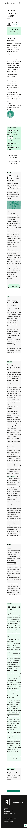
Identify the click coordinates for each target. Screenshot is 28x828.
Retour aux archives (13, 790)
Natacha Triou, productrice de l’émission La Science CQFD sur (13, 714)
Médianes (10, 821)
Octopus (13, 347)
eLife (16, 341)
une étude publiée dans (14, 387)
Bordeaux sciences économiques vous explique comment (14, 486)
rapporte (13, 473)
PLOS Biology (10, 343)
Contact (6, 808)
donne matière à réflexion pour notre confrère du (13, 634)
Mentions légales (8, 818)
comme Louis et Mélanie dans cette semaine (13, 745)
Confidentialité (7, 820)
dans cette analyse (11, 594)
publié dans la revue (13, 627)
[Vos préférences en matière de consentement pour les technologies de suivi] (25, 825)
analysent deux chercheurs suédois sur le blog (14, 436)
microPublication (11, 348)
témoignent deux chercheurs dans (13, 448)
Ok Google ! (14, 286)
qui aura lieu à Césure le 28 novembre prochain (13, 533)
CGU (15, 818)
